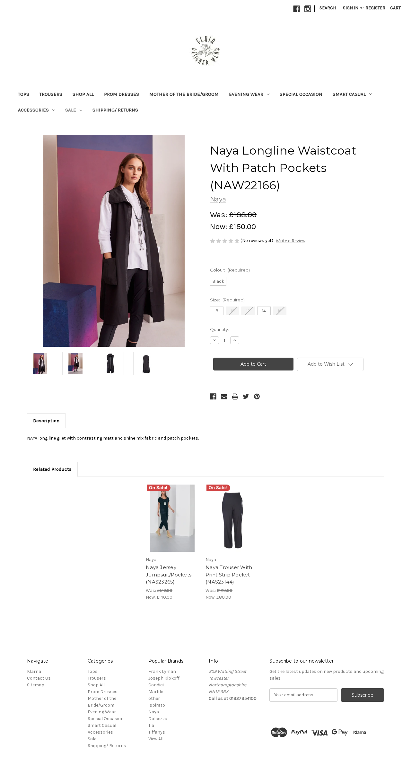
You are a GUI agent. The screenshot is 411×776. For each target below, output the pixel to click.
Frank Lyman (162, 671)
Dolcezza (157, 718)
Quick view (167, 512)
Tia (151, 725)
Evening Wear (246, 94)
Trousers (50, 94)
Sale (70, 110)
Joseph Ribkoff (163, 678)
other (154, 698)
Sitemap (35, 685)
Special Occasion (301, 94)
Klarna (34, 671)
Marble (155, 691)
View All (155, 739)
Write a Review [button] (290, 241)
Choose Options (172, 523)
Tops (23, 94)
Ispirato (156, 705)
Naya (153, 712)
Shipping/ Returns (115, 110)
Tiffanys (156, 732)
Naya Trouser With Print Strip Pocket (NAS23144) (229, 574)
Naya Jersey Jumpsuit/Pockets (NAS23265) (168, 574)
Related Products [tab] (52, 469)
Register (375, 8)
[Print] (235, 396)
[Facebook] (296, 8)
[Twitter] (246, 396)
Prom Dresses (121, 94)
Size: (227, 299)
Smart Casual (349, 94)
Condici (156, 685)
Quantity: (219, 329)
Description (46, 421)
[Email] (224, 396)
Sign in (350, 8)
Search (327, 8)
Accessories (33, 110)
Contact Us (39, 678)
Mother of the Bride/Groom (184, 94)
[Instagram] (307, 8)
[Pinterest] (257, 396)
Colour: (230, 269)
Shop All (83, 94)
